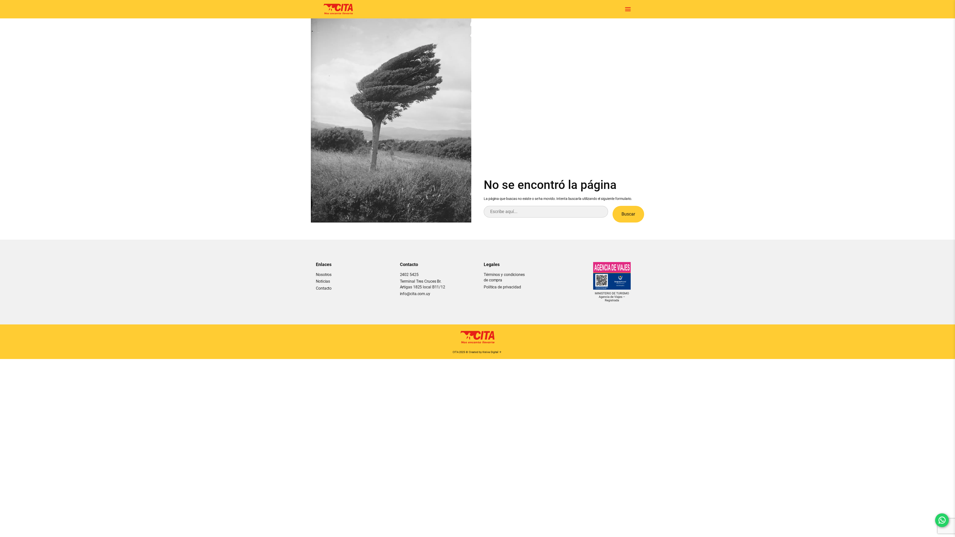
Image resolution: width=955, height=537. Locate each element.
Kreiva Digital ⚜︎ (492, 352)
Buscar (628, 214)
